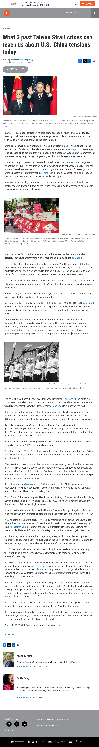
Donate (89, 4)
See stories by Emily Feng (30, 697)
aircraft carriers (40, 566)
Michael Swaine (18, 526)
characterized (11, 330)
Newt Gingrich (71, 149)
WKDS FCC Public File (45, 725)
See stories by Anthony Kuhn (32, 666)
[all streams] (95, 13)
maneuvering (46, 569)
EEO (58, 725)
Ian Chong (76, 258)
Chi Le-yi (33, 432)
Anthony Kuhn (17, 59)
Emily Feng (28, 59)
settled (27, 319)
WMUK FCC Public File (45, 720)
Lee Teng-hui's (71, 399)
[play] (7, 12)
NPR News (7, 28)
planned (90, 303)
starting (44, 173)
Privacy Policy (62, 720)
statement (69, 162)
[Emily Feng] (8, 682)
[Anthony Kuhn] (8, 659)
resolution (57, 406)
